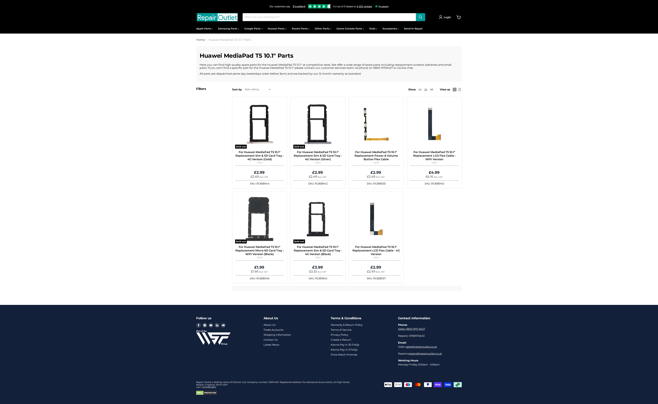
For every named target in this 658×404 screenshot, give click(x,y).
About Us (269, 324)
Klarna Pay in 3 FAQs (344, 349)
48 (431, 89)
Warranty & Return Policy (347, 324)
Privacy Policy (339, 334)
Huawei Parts (276, 28)
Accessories (390, 28)
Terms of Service (341, 329)
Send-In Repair (413, 28)
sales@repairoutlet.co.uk (421, 346)
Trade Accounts (273, 329)
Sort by (237, 89)
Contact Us (271, 339)
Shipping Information (277, 334)
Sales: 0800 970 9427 (411, 329)
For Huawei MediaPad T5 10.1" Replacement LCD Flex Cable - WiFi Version (434, 155)
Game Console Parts (350, 28)
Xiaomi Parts (300, 28)
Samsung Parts (228, 28)
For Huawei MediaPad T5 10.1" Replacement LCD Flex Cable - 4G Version (376, 250)
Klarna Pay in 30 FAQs (345, 344)
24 (420, 89)
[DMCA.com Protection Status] (206, 394)
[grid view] (454, 89)
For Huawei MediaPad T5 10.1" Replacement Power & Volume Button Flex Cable (376, 155)
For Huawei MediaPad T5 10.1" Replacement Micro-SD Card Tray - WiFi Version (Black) (259, 250)
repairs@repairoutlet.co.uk (425, 353)
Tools (372, 28)
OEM (259, 162)
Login (447, 17)
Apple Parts (203, 28)
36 (425, 89)
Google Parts (252, 28)
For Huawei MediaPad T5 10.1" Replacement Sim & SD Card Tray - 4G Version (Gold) (259, 155)
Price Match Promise (344, 354)
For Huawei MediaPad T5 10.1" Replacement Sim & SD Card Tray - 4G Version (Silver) (318, 155)
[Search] (420, 17)
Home (200, 39)
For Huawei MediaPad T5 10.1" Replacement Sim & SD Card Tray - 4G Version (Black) (318, 250)
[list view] (459, 89)
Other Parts (322, 28)
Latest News (271, 344)
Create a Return (341, 339)
